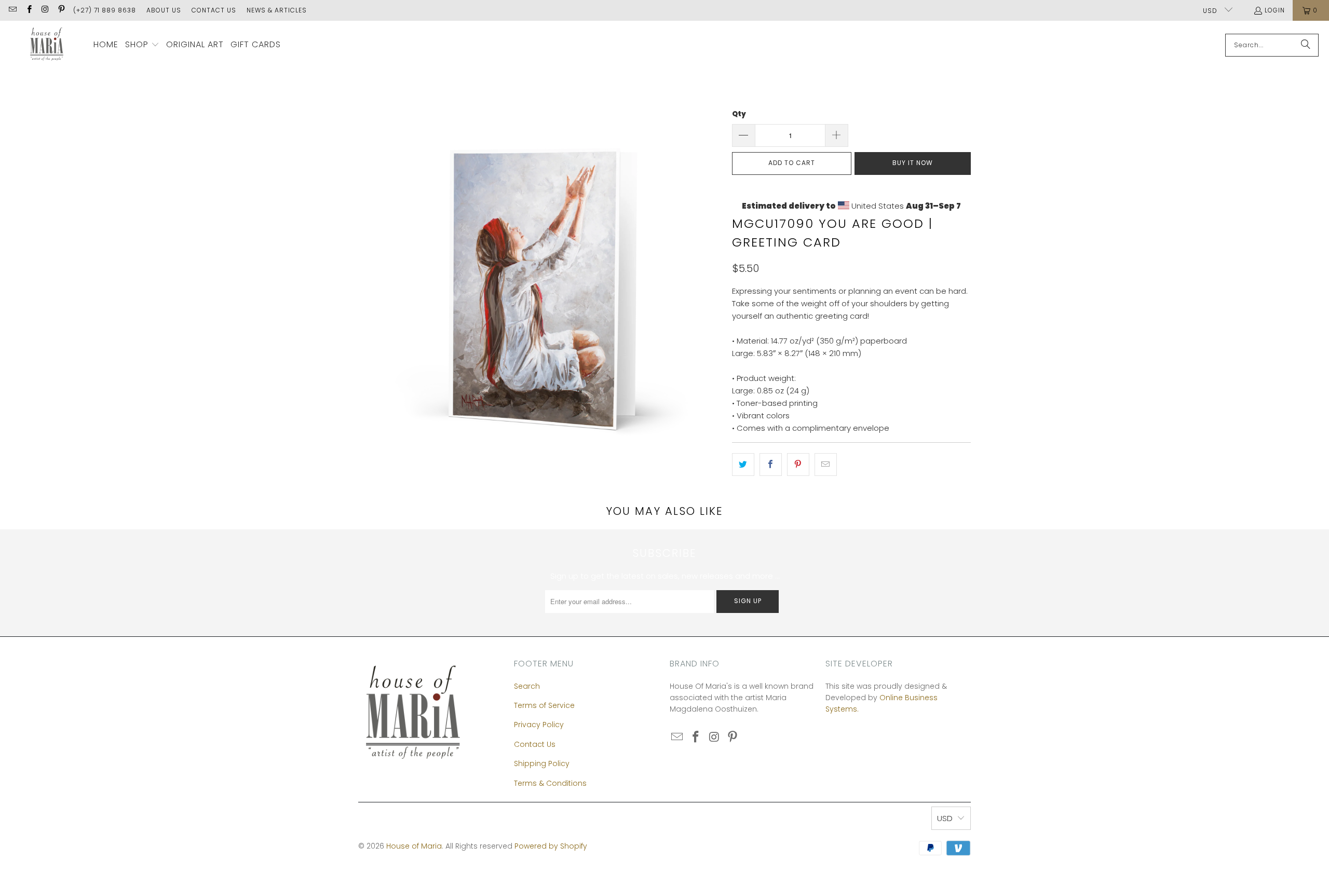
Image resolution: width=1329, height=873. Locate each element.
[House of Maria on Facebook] (28, 10)
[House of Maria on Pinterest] (61, 10)
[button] (142, 45)
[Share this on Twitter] (743, 464)
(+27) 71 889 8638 (104, 10)
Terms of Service (544, 705)
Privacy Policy (539, 724)
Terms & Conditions (550, 783)
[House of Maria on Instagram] (44, 10)
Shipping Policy (541, 763)
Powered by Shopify (550, 846)
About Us (163, 10)
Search (527, 686)
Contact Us (214, 10)
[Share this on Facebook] (771, 464)
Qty (739, 114)
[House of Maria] (46, 45)
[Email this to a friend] (826, 464)
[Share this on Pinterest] (798, 464)
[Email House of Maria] (12, 10)
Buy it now (912, 162)
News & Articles (277, 10)
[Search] (1306, 45)
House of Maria (414, 846)
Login (1275, 10)
